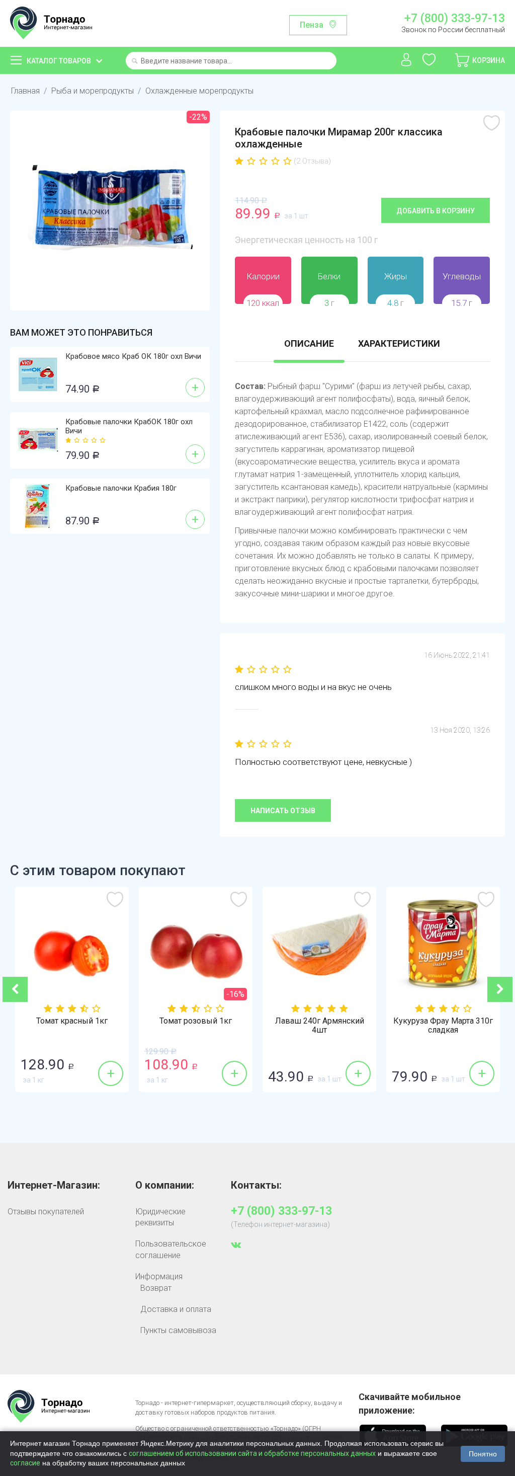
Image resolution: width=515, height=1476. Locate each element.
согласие (25, 1463)
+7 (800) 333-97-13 (454, 19)
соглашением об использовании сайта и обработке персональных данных (252, 1453)
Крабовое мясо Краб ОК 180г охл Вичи (133, 356)
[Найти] (134, 61)
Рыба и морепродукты (92, 91)
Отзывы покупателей (46, 1211)
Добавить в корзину (435, 211)
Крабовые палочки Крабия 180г (121, 488)
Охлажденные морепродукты (199, 91)
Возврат (155, 1288)
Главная (25, 91)
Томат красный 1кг (69, 1021)
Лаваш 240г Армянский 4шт (316, 1026)
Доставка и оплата (175, 1309)
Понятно (483, 1454)
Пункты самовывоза (178, 1330)
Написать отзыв (282, 811)
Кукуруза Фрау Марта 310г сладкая (440, 1026)
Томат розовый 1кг (192, 1021)
